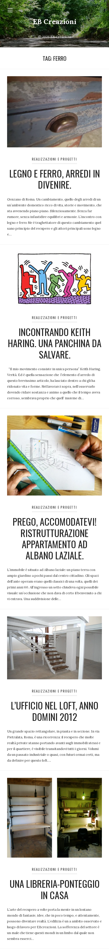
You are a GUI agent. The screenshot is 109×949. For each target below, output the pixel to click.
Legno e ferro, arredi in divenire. (54, 178)
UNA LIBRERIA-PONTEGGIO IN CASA (55, 889)
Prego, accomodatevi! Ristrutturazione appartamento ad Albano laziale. (55, 538)
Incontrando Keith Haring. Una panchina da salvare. (54, 343)
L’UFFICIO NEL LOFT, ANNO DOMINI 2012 (54, 710)
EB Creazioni (54, 21)
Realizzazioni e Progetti (54, 159)
